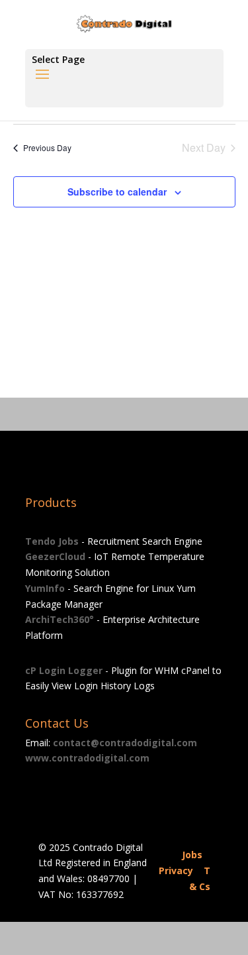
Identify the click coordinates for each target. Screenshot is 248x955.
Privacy (176, 870)
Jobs (192, 854)
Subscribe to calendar (117, 191)
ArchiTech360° (59, 619)
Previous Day (47, 147)
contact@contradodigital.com (125, 742)
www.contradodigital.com (87, 758)
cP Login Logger (64, 670)
